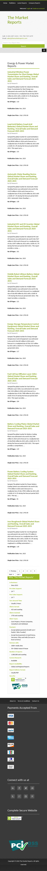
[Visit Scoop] (13, 796)
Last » (19, 574)
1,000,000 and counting (18, 655)
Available (14, 661)
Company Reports (34, 3)
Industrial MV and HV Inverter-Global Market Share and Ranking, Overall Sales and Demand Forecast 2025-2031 (23, 227)
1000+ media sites (17, 646)
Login (28, 8)
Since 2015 (14, 585)
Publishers (12, 3)
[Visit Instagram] (26, 796)
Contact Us (35, 701)
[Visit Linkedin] (13, 788)
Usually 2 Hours (16, 603)
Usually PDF (15, 673)
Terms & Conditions (24, 701)
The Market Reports (18, 20)
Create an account (38, 8)
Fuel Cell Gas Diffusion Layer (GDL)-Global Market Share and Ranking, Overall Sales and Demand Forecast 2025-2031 (23, 377)
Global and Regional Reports (20, 667)
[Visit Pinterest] (32, 796)
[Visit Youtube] (32, 788)
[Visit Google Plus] (19, 796)
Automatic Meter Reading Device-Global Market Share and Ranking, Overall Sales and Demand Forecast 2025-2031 (23, 177)
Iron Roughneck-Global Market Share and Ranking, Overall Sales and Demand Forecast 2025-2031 (23, 524)
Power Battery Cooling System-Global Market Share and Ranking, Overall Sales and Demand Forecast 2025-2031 (23, 475)
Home (5, 3)
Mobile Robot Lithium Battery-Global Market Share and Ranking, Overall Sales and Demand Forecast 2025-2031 (23, 277)
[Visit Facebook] (19, 788)
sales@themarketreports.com (17, 38)
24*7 (12, 591)
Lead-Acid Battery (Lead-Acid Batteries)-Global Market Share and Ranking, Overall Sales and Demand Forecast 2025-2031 (23, 127)
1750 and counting (17, 616)
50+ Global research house (19, 649)
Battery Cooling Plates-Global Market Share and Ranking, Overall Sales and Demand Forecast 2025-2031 (23, 426)
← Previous (12, 571)
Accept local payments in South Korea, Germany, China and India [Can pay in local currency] (23, 637)
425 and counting (16, 610)
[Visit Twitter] (26, 788)
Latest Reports (22, 3)
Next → (11, 574)
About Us (13, 701)
